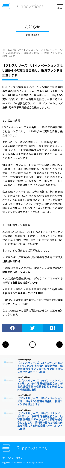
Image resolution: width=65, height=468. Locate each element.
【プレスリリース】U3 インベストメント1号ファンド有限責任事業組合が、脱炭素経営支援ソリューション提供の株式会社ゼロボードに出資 (40, 367)
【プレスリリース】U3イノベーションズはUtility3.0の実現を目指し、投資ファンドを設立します (32, 53)
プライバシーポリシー (13, 458)
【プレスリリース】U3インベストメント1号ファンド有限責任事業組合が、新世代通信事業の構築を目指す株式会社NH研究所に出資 (40, 385)
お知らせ (16, 50)
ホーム (6, 50)
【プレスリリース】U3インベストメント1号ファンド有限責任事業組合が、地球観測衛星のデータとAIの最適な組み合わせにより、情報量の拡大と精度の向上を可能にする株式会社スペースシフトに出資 (40, 421)
